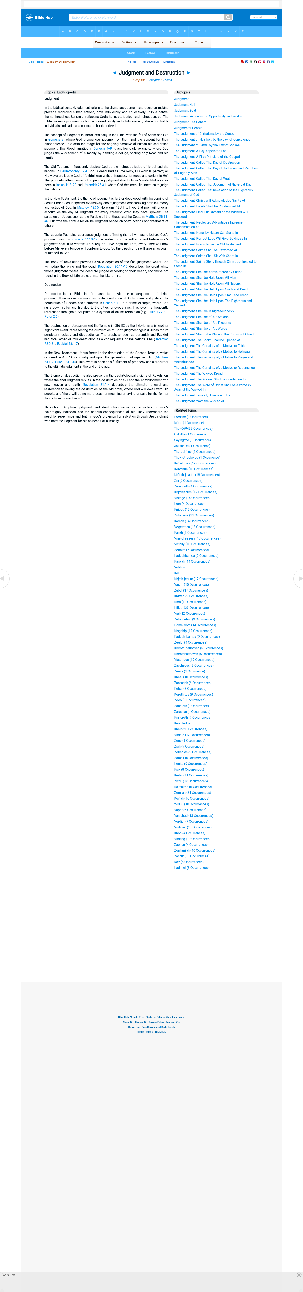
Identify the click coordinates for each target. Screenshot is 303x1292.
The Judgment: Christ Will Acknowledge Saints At (209, 200)
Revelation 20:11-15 (113, 267)
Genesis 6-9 (103, 148)
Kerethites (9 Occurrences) (193, 694)
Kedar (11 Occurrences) (191, 775)
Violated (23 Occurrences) (193, 827)
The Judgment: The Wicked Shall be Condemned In (210, 379)
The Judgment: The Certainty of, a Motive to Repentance (214, 368)
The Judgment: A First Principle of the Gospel (207, 157)
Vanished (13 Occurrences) (193, 816)
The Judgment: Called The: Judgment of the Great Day (212, 184)
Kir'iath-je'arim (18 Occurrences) (197, 475)
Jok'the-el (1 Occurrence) (192, 446)
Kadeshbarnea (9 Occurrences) (196, 556)
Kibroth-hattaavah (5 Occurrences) (198, 648)
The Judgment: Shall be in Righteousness (204, 311)
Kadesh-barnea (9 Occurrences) (197, 637)
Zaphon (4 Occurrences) (191, 845)
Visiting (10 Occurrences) (192, 839)
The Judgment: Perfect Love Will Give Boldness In (210, 238)
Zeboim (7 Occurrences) (191, 550)
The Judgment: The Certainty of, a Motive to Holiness (212, 352)
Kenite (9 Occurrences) (190, 764)
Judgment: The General (190, 122)
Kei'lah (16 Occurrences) (191, 798)
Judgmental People (188, 128)
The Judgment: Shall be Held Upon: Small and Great (211, 295)
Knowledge (182, 723)
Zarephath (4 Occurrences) (193, 486)
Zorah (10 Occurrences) (191, 758)
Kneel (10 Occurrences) (191, 677)
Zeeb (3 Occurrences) (190, 700)
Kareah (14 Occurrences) (192, 521)
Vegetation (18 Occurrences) (194, 527)
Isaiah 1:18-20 (66, 185)
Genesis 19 (111, 303)
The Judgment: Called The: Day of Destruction (207, 162)
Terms (167, 80)
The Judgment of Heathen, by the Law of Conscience (212, 139)
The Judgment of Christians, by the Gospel (204, 134)
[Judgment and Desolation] (5, 588)
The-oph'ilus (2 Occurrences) (194, 452)
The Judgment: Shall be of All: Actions (201, 317)
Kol (176, 573)
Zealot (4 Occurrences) (190, 642)
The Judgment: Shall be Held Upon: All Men (205, 278)
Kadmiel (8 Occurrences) (192, 868)
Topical (40, 61)
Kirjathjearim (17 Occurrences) (195, 492)
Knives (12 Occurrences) (192, 509)
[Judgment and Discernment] (298, 588)
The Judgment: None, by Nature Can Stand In (206, 233)
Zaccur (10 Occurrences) (191, 856)
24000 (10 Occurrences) (191, 804)
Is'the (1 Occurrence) (189, 423)
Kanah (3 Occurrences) (190, 533)
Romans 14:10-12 (85, 239)
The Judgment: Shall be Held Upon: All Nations (207, 283)
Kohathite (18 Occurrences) (193, 469)
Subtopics (152, 80)
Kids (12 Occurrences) (190, 602)
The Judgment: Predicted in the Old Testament (207, 244)
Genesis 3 (56, 139)
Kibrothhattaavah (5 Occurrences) (198, 654)
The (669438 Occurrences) (193, 429)
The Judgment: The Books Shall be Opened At (207, 340)
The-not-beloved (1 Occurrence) (197, 457)
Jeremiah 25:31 (95, 185)
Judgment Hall (184, 105)
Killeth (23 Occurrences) (191, 608)
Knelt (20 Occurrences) (190, 729)
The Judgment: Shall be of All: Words (200, 328)
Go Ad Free (9, 1275)
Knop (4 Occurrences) (189, 833)
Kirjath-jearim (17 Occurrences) (196, 579)
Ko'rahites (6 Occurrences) (193, 787)
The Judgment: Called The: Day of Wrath (202, 179)
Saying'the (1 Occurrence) (192, 440)
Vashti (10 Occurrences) (191, 585)
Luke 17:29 (157, 312)
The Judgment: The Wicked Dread (198, 373)
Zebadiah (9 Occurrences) (192, 752)
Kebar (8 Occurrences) (190, 689)
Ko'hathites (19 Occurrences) (195, 463)
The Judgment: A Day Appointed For (200, 151)
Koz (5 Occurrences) (189, 862)
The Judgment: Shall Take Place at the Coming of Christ (214, 334)
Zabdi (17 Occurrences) (191, 590)
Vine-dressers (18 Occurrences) (197, 538)
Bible (31, 61)
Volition (179, 567)
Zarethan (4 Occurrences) (192, 712)
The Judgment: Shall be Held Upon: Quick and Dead (211, 289)
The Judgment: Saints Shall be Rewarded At (205, 250)
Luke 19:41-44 (65, 362)
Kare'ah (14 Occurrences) (192, 561)
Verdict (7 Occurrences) (191, 821)
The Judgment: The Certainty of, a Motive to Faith (209, 346)
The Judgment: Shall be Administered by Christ (208, 272)
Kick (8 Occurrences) (189, 769)
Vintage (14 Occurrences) (192, 498)
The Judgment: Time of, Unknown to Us (202, 395)
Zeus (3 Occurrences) (189, 741)
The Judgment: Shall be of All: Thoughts (202, 323)
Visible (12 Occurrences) (192, 735)
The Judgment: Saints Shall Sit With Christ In (206, 256)
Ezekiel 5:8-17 (67, 344)
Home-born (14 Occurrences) (195, 625)
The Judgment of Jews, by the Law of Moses (207, 145)
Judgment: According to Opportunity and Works (208, 116)
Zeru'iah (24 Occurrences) (192, 793)
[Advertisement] (151, 952)
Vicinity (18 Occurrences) (192, 544)
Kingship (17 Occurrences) (193, 631)
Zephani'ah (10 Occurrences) (194, 850)
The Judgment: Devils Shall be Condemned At (207, 206)
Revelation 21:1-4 (96, 385)
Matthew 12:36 (88, 207)
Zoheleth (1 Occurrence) (191, 706)
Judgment (181, 99)
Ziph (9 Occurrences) (189, 746)
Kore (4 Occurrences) (189, 504)
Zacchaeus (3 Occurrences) (194, 665)
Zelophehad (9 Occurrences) (194, 619)
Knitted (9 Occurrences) (191, 596)
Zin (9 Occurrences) (188, 481)
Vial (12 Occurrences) (189, 613)
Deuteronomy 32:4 (73, 171)
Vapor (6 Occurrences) (190, 810)
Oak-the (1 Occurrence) (190, 434)
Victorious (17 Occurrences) (194, 660)
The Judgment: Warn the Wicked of (199, 401)
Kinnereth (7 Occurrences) (192, 717)
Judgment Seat (185, 110)
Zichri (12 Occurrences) (191, 781)
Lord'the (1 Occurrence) (191, 417)
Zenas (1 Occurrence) (189, 671)
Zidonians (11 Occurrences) (194, 515)
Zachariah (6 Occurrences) (193, 683)
